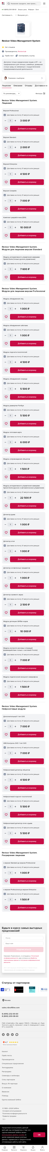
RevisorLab (22, 51)
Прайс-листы (7, 1055)
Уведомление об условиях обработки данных (19, 970)
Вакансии (5, 1092)
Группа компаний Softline (11, 1100)
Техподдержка (7, 1067)
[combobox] (11, 93)
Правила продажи (9, 1116)
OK (39, 1135)
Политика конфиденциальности (14, 1113)
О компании (6, 1088)
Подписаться (23, 949)
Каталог (5, 1051)
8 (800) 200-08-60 (10, 9)
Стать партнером (8, 1080)
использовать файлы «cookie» (13, 1135)
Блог (37, 9)
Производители (8, 1059)
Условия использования (11, 1111)
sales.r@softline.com (11, 1007)
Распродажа (6, 1071)
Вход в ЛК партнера (9, 1084)
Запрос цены (22, 9)
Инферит (31, 9)
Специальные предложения (13, 1063)
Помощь (5, 1096)
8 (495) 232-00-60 (10, 1014)
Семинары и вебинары (11, 1075)
